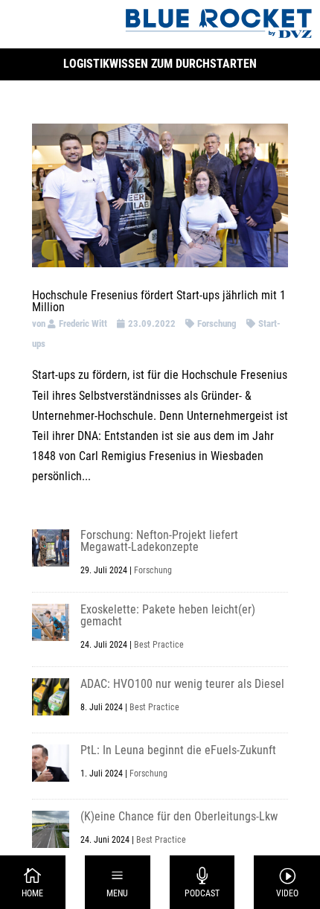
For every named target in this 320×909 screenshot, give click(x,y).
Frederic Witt (83, 323)
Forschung (217, 323)
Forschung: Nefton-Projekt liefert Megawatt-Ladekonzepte (159, 541)
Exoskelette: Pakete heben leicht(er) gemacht (167, 615)
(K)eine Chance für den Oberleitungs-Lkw (179, 816)
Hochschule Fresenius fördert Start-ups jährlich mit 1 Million (159, 301)
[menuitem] (33, 882)
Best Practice (159, 645)
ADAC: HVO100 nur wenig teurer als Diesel (182, 684)
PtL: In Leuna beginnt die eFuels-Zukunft (178, 750)
